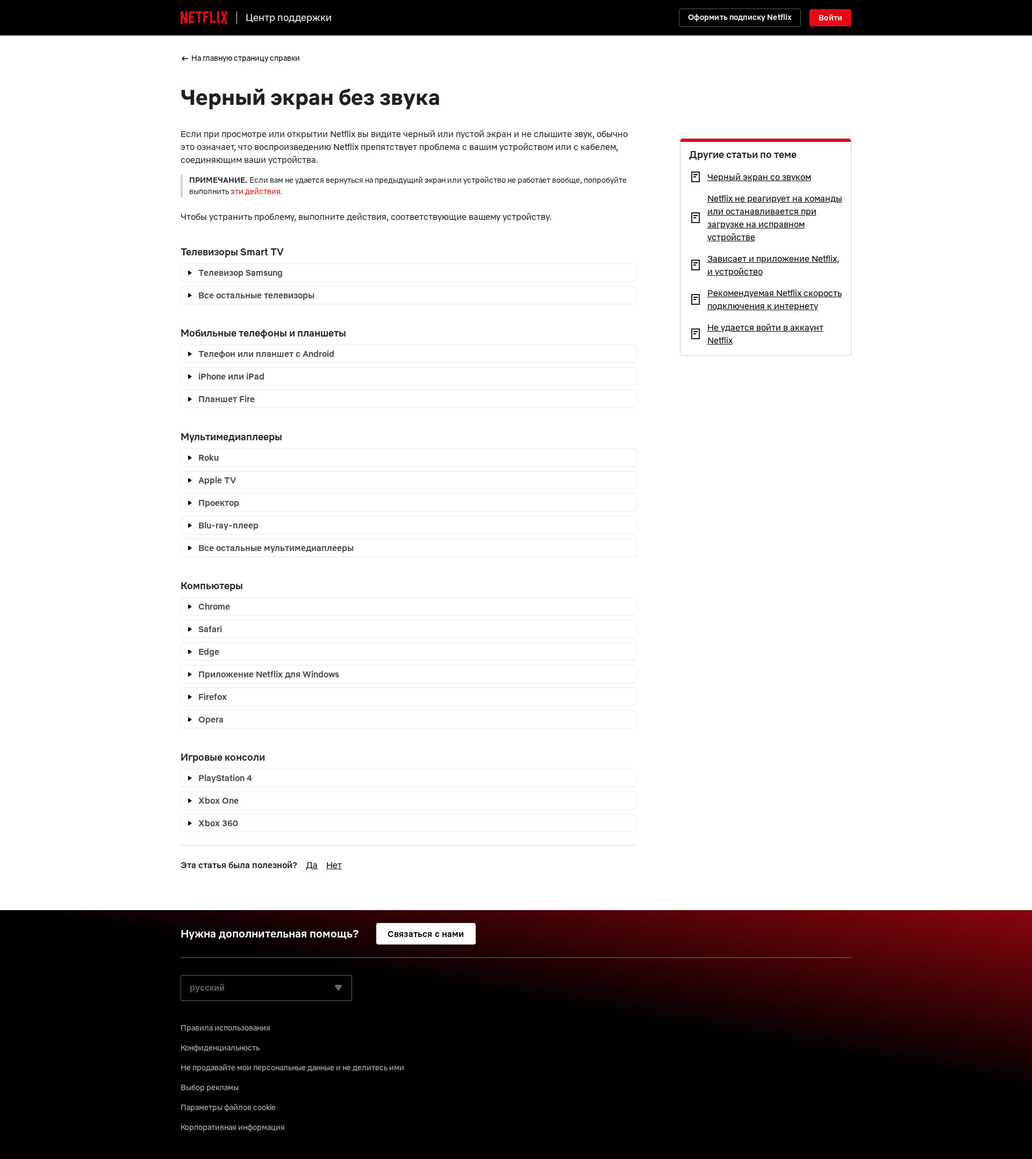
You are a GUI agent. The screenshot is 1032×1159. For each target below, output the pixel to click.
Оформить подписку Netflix (740, 17)
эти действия (256, 191)
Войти (830, 18)
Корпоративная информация (233, 1127)
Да (312, 865)
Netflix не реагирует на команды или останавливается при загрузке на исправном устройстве (774, 217)
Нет (334, 865)
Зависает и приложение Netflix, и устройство (773, 265)
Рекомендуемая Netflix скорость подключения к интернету (774, 299)
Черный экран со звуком (759, 176)
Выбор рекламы (210, 1087)
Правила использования (225, 1028)
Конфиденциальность (220, 1048)
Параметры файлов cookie (228, 1107)
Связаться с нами (426, 933)
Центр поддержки (289, 17)
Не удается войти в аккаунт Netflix (765, 334)
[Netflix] (204, 17)
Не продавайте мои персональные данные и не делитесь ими (292, 1067)
